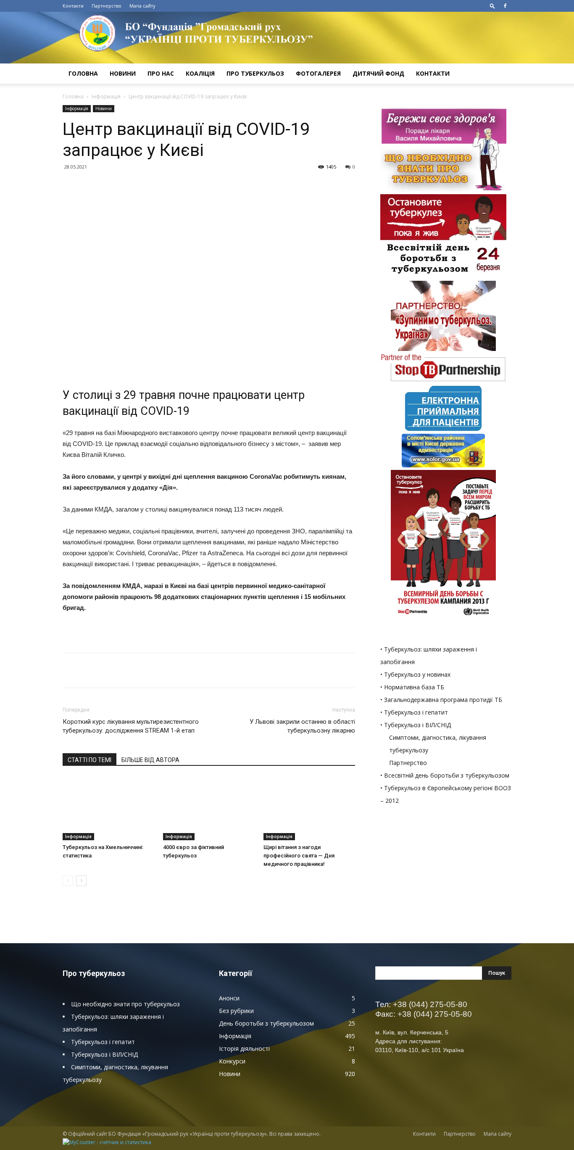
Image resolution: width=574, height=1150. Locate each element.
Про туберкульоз (255, 73)
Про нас (160, 73)
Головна (83, 73)
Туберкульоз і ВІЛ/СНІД (104, 1054)
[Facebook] (505, 6)
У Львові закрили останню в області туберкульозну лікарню (302, 726)
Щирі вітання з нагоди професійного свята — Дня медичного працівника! (298, 855)
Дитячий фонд (378, 73)
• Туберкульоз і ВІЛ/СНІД (415, 725)
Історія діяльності (244, 1048)
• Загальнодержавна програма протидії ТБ (441, 700)
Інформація (106, 96)
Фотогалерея (318, 73)
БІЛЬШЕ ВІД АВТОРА (150, 760)
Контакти (73, 6)
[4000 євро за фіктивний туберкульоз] (209, 808)
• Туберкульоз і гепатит (414, 712)
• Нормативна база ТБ (412, 687)
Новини (123, 73)
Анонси (229, 998)
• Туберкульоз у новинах (415, 674)
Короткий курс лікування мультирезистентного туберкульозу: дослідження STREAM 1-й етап (131, 726)
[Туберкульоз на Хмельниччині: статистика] (108, 808)
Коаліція (200, 73)
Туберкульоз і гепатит (103, 1042)
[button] (492, 6)
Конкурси (232, 1061)
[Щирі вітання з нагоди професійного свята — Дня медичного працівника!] (309, 808)
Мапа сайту (142, 6)
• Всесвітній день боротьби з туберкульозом (444, 775)
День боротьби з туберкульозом (266, 1023)
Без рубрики (236, 1011)
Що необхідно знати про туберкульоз (125, 1004)
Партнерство (106, 6)
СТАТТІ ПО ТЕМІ (89, 760)
